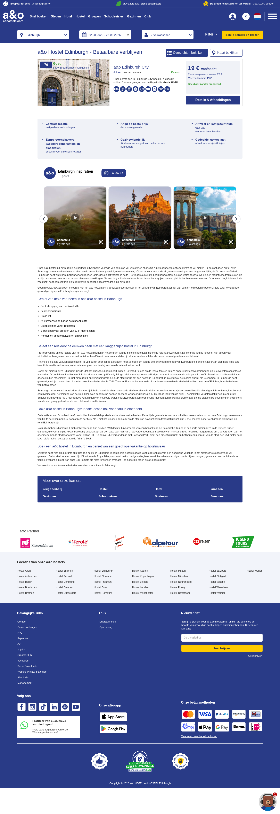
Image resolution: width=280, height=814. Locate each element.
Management (24, 683)
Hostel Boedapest (27, 587)
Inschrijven (222, 648)
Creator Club (24, 655)
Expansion (23, 638)
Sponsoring (105, 627)
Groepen (94, 16)
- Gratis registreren (30, 3)
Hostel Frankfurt (103, 581)
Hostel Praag (177, 587)
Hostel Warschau (218, 587)
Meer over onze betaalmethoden (199, 736)
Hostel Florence (103, 576)
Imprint (21, 649)
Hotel (68, 16)
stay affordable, (142, 3)
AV (18, 644)
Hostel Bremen (25, 593)
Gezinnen (134, 16)
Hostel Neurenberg (181, 581)
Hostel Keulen (140, 570)
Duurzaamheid (107, 621)
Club (147, 16)
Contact (21, 621)
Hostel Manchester (142, 593)
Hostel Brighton (64, 570)
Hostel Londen (140, 587)
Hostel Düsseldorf (66, 593)
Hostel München (179, 576)
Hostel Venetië (217, 581)
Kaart (174, 72)
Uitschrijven (255, 655)
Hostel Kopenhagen (143, 576)
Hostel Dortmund (65, 581)
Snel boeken (38, 16)
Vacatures (22, 660)
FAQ (19, 632)
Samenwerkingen (27, 627)
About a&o (23, 677)
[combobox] (43, 34)
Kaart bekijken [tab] (227, 52)
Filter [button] (209, 34)
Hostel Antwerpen (27, 576)
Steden (56, 16)
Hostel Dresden (64, 587)
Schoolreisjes (114, 16)
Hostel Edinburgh (103, 570)
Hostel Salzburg (218, 570)
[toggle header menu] (272, 16)
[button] (48, 4)
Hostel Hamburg (103, 593)
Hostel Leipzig (140, 581)
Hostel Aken (24, 570)
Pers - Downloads (27, 666)
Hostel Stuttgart (217, 576)
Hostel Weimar (217, 593)
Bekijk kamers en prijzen (242, 34)
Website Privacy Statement (32, 671)
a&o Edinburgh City (131, 67)
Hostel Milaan (178, 570)
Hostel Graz (100, 587)
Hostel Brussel (64, 576)
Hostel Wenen (255, 570)
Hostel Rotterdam (180, 593)
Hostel (80, 16)
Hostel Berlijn (24, 581)
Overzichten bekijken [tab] (188, 52)
